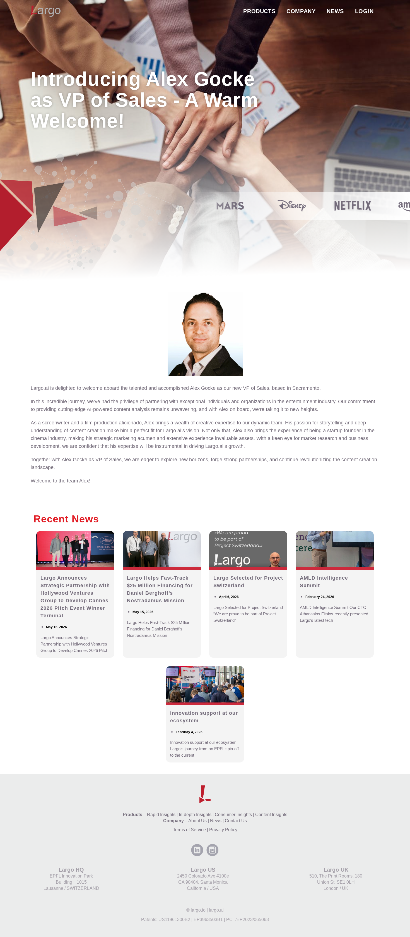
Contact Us (236, 820)
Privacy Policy (223, 829)
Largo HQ (71, 870)
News (215, 820)
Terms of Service (189, 829)
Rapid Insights (161, 814)
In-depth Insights (195, 814)
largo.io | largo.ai (207, 910)
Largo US (203, 870)
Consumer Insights (233, 814)
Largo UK (336, 870)
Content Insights (271, 814)
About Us (197, 820)
